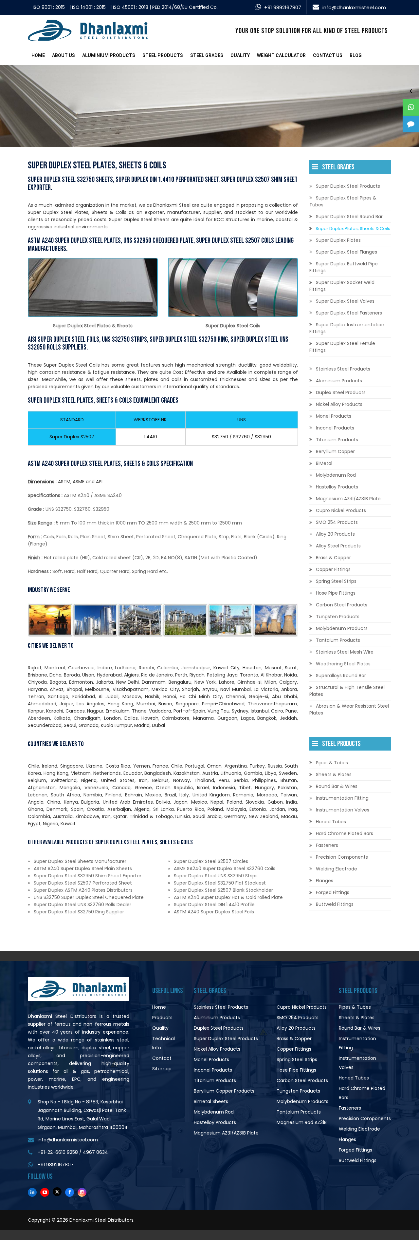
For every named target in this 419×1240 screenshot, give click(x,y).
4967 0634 (95, 1152)
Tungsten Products (337, 616)
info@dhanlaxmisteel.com (354, 7)
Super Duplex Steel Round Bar (349, 216)
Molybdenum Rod (336, 475)
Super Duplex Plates (338, 240)
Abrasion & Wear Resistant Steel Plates (349, 709)
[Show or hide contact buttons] (411, 91)
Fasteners (327, 845)
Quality (240, 55)
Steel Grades (206, 55)
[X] (57, 1191)
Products (162, 1017)
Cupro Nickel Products (341, 510)
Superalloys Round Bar (341, 675)
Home (38, 55)
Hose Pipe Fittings (335, 593)
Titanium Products (337, 439)
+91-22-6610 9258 (58, 1152)
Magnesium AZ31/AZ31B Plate (348, 498)
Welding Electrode (336, 869)
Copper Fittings (333, 569)
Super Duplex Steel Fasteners (349, 313)
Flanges (324, 880)
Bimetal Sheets (211, 1101)
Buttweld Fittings (335, 904)
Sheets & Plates (334, 774)
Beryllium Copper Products (224, 1091)
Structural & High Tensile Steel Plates (347, 690)
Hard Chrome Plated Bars (344, 833)
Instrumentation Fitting (342, 798)
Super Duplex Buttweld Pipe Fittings (343, 267)
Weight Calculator (281, 55)
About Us (63, 55)
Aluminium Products (108, 55)
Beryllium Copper (335, 451)
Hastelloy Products (337, 487)
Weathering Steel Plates (343, 663)
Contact (162, 1058)
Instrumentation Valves (342, 810)
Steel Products (162, 55)
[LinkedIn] (32, 1192)
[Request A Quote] (411, 124)
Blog (356, 55)
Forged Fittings (332, 892)
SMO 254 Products (337, 522)
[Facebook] (69, 1192)
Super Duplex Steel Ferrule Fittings (342, 346)
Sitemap (162, 1068)
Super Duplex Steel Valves (345, 301)
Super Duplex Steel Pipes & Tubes (342, 201)
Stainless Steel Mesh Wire (344, 652)
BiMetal (324, 463)
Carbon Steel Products (341, 604)
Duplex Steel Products (341, 392)
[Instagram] (82, 1192)
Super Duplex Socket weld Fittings (341, 286)
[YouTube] (44, 1192)
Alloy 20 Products (335, 534)
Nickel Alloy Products (339, 404)
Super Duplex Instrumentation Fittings (346, 328)
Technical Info (163, 1043)
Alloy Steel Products (338, 546)
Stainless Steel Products (343, 369)
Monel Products (333, 416)
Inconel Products (335, 428)
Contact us (327, 55)
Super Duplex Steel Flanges (346, 252)
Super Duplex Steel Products (348, 186)
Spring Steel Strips (336, 581)
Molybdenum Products (342, 628)
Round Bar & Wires (336, 786)
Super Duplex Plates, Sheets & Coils (353, 228)
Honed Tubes (331, 821)
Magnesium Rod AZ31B (302, 1122)
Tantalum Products (338, 640)
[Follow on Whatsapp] (411, 107)
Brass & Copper (333, 557)
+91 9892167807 (282, 7)
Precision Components (342, 857)
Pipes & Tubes (332, 762)
